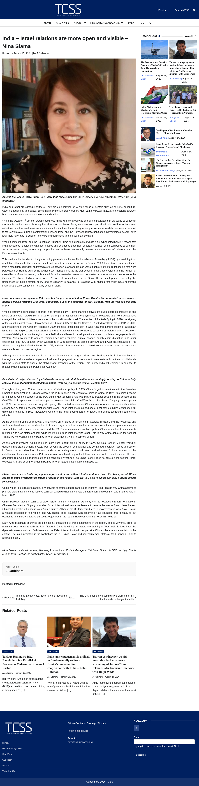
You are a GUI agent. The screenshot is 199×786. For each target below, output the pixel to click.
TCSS (109, 781)
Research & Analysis (105, 23)
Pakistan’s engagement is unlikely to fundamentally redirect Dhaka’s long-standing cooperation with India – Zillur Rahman (68, 664)
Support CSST (182, 10)
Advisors (6, 765)
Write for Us (163, 10)
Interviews (19, 584)
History (5, 743)
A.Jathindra (40, 53)
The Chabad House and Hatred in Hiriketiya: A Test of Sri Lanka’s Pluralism (182, 110)
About (78, 23)
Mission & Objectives (12, 748)
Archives (62, 22)
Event (131, 22)
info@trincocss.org (78, 731)
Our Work (7, 754)
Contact (147, 22)
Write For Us (8, 771)
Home (47, 22)
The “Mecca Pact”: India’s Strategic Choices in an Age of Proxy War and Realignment (173, 163)
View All (189, 36)
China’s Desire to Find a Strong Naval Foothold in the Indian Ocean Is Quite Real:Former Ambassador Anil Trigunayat (176, 178)
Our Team (7, 760)
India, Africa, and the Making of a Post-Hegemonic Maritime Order (154, 110)
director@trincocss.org (80, 742)
